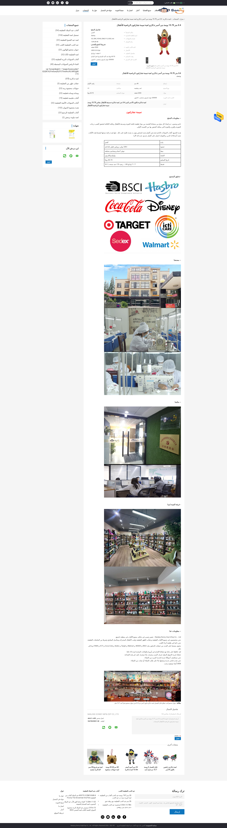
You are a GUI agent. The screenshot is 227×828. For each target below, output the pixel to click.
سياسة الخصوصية (151, 825)
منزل (77, 10)
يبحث (130, 3)
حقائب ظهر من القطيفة (69, 83)
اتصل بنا (130, 10)
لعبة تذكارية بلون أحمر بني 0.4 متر (144, 703)
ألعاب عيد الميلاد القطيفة (69, 30)
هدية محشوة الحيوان (71, 108)
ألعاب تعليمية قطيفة (71, 98)
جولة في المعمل (106, 10)
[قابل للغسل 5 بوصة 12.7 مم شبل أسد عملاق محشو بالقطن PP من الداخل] (150, 756)
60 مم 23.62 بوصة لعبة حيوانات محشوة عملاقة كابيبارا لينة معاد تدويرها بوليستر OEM (112, 768)
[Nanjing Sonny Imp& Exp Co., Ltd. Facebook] (67, 2)
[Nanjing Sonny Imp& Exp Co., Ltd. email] (79, 156)
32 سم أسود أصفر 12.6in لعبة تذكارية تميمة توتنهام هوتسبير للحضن (131, 768)
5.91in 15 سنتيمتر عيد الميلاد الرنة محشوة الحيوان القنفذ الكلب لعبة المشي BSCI (81, 809)
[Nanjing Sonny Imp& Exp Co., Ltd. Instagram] (48, 2)
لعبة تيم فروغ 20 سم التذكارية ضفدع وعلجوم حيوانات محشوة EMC (95, 768)
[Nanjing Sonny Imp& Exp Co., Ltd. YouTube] (53, 2)
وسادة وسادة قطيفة (71, 93)
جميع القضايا (147, 10)
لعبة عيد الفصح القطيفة (69, 40)
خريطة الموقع (59, 813)
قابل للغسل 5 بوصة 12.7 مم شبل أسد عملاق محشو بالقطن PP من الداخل (151, 768)
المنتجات (86, 10)
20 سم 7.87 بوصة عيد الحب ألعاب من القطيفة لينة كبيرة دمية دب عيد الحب (115, 796)
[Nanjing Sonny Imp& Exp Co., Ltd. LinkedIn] (57, 2)
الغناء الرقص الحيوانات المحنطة (66, 64)
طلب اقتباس (169, 3)
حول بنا (94, 10)
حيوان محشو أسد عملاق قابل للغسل (165, 703)
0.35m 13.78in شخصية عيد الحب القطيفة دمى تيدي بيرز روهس (117, 806)
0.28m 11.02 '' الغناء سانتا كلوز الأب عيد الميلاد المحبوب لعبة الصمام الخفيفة (80, 803)
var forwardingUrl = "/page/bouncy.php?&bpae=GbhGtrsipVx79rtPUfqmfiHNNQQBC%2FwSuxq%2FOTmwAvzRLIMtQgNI (45, 70)
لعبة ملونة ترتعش (72, 117)
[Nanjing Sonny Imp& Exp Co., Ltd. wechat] (66, 156)
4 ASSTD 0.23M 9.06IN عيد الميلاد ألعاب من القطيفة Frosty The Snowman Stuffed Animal (80, 796)
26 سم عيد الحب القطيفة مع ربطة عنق (118, 801)
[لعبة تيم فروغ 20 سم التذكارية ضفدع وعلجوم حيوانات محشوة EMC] (95, 756)
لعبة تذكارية (167, 19)
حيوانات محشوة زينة (71, 88)
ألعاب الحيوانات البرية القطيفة (67, 59)
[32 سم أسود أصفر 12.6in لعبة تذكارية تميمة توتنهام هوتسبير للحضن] (131, 756)
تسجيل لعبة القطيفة (71, 35)
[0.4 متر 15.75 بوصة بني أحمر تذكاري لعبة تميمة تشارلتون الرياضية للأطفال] (164, 42)
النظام (157, 10)
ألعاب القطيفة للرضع (70, 112)
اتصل (94, 64)
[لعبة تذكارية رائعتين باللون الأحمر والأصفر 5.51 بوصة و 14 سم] (170, 756)
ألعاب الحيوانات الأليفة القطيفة (67, 103)
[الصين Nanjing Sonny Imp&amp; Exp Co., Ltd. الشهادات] (52, 134)
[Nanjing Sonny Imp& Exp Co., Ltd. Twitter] (62, 3)
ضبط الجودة (119, 10)
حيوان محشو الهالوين (70, 50)
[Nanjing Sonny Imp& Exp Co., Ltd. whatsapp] (72, 156)
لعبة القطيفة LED (72, 54)
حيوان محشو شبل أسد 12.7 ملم (124, 703)
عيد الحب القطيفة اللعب (69, 45)
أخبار (137, 10)
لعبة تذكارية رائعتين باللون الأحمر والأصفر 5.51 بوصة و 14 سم (170, 768)
